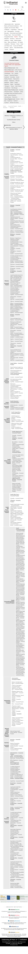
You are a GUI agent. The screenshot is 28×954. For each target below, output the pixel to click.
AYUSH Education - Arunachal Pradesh (16, 406)
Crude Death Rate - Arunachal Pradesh (16, 790)
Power (18, 44)
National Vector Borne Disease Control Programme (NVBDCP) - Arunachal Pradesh (21, 626)
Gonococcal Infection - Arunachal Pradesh (15, 290)
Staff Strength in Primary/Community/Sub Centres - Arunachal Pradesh (16, 517)
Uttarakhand (7, 88)
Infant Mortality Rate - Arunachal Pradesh (14, 832)
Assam (16, 71)
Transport (11, 49)
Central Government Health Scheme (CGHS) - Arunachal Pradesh (18, 446)
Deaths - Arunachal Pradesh (16, 777)
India (17, 68)
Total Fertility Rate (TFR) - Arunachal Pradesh (16, 821)
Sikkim (11, 84)
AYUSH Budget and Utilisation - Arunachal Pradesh (16, 417)
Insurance (12, 38)
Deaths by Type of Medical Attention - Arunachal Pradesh (16, 795)
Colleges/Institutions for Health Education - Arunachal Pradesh (17, 408)
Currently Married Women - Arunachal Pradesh (16, 813)
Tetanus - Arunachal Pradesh (16, 341)
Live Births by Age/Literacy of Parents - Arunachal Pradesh (16, 775)
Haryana (6, 75)
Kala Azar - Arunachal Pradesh (16, 299)
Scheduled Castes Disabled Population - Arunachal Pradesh (17, 176)
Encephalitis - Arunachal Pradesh (15, 269)
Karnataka (12, 77)
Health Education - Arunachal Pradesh (6, 405)
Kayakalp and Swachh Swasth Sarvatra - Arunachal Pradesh (20, 557)
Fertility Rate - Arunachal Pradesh (15, 801)
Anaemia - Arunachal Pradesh (16, 228)
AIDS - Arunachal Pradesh (15, 212)
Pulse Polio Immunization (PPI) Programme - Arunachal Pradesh (21, 651)
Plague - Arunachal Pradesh (16, 327)
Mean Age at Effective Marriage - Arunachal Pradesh (16, 847)
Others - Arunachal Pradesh (16, 195)
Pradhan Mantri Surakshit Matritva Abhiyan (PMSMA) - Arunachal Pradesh (21, 640)
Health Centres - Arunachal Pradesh (18, 449)
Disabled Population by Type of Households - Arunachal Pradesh (17, 187)
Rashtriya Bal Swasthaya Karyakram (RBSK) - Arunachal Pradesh (21, 659)
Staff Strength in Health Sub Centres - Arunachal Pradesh (16, 511)
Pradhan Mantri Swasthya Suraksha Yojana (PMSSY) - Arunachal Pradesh (20, 645)
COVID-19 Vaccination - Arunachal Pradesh (17, 686)
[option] (13, 127)
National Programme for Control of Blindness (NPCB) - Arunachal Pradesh (21, 593)
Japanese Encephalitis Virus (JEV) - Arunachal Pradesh (16, 278)
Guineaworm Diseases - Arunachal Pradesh (15, 292)
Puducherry (14, 97)
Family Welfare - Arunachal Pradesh (6, 380)
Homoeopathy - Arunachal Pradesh (17, 474)
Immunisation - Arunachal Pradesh (7, 702)
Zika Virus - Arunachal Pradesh (16, 360)
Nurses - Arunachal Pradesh (16, 525)
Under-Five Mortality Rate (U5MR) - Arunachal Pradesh (16, 886)
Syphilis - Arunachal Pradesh (16, 339)
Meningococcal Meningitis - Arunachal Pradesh (16, 322)
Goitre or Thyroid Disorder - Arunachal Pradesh (16, 287)
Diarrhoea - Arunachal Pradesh (16, 264)
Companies (7, 29)
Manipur (6, 80)
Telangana (6, 86)
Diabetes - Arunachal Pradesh (16, 262)
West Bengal (14, 88)
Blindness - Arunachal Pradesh (16, 232)
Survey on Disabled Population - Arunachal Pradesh (16, 197)
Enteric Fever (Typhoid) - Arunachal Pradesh (15, 283)
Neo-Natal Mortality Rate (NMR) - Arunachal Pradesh (17, 873)
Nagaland (6, 82)
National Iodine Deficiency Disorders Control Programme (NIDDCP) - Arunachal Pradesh (20, 575)
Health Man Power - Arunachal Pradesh (6, 510)
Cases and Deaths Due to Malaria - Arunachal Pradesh (16, 306)
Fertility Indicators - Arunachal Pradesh (16, 818)
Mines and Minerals (12, 42)
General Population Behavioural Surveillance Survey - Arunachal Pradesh (17, 222)
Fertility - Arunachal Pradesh (16, 807)
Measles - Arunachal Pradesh (16, 312)
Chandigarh (16, 91)
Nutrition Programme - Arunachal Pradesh (15, 744)
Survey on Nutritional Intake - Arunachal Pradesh (16, 749)
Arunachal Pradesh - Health (14, 106)
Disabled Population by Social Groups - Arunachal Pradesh (16, 168)
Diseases (5, 107)
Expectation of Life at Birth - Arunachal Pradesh (16, 841)
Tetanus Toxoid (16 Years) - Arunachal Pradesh (18, 721)
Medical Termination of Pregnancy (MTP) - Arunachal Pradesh (16, 393)
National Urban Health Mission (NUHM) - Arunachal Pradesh (20, 622)
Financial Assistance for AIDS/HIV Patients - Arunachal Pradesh (16, 218)
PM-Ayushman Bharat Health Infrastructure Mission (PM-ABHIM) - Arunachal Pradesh (20, 635)
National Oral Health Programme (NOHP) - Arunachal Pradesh (20, 589)
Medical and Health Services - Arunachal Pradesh (16, 471)
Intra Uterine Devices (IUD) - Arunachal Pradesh (16, 380)
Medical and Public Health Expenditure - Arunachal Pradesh (16, 425)
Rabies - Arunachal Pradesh (16, 333)
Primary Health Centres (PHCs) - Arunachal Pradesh (17, 463)
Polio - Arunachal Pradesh (17, 704)
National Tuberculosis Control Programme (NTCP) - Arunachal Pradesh (17, 355)
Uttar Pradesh (18, 86)
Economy (17, 31)
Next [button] (24, 127)
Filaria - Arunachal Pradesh (16, 285)
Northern (16, 101)
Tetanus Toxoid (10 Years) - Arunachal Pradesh (18, 718)
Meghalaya (11, 80)
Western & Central (14, 102)
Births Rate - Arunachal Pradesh (17, 758)
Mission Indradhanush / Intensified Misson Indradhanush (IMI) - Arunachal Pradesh (21, 561)
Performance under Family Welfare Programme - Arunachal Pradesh (15, 397)
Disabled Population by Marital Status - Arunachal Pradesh (16, 166)
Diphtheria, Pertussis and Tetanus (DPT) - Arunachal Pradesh (17, 693)
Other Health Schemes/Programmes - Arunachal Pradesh (21, 631)
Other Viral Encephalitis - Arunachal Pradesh (15, 281)
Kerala (17, 77)
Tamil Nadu (17, 84)
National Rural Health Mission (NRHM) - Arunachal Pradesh (20, 613)
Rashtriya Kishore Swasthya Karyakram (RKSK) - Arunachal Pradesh (20, 664)
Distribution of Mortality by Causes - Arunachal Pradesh (16, 865)
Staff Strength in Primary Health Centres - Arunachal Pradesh (17, 514)
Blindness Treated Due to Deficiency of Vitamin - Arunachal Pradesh (15, 239)
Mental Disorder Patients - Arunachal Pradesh (15, 194)
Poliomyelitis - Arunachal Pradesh (15, 331)
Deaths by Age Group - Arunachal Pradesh (15, 793)
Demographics (11, 31)
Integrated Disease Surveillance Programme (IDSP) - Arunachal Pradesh (21, 552)
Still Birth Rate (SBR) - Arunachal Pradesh (15, 884)
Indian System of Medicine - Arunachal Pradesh (18, 476)
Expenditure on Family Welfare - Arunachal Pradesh (17, 420)
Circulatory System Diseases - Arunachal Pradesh (16, 256)
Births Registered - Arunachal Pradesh (16, 761)
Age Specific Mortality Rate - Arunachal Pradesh (16, 862)
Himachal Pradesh (14, 75)
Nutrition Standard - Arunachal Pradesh (16, 746)
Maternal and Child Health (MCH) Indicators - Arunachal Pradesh (16, 389)
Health (16, 36)
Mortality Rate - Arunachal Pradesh (15, 856)
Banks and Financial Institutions (11, 26)
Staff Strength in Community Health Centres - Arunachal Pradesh (16, 508)
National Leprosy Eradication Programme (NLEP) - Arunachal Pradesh (21, 580)
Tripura (12, 86)
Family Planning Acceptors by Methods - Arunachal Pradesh (16, 368)
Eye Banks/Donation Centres (13, 119)
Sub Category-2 (13, 111)
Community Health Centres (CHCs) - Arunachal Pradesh (18, 456)
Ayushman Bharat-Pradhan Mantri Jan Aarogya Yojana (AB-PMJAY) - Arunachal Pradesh (20, 542)
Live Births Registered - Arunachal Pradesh (15, 767)
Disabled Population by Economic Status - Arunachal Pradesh (16, 159)
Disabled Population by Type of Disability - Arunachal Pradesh (17, 183)
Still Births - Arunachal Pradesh (17, 877)
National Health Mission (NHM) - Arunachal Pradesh (21, 570)
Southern (6, 102)
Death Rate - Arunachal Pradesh (17, 781)
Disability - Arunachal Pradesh (6, 176)
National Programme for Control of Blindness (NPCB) (14, 128)
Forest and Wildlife (16, 35)
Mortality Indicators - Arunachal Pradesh (17, 870)
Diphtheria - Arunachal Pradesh (17, 266)
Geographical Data (8, 36)
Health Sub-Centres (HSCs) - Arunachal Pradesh (18, 459)
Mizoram (17, 80)
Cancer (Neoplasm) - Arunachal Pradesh (17, 246)
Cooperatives (14, 29)
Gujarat (16, 73)
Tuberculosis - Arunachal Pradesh (15, 344)
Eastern (18, 99)
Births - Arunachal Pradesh (16, 755)
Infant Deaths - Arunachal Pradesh (15, 823)
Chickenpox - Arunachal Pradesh (15, 249)
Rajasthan (6, 84)
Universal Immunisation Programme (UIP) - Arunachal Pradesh (21, 674)
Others (13, 122)
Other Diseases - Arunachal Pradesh (16, 325)
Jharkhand (6, 77)
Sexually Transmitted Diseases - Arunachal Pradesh (17, 335)
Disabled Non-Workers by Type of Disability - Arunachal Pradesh (16, 155)
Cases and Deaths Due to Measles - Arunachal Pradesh (16, 319)
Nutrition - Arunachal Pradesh (6, 744)
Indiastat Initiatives (14, 907)
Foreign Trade (7, 35)
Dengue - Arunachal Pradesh (16, 261)
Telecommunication (18, 47)
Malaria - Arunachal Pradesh (16, 303)
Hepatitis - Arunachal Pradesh (16, 294)
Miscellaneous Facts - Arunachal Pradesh (15, 853)
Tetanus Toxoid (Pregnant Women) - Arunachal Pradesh (17, 724)
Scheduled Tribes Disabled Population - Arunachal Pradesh (17, 180)
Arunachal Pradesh (9, 71)
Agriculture (17, 24)
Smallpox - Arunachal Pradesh (16, 337)
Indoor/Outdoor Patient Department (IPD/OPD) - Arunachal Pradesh (17, 467)
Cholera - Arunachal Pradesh (16, 253)
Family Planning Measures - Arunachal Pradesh (16, 371)
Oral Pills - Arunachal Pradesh (16, 382)
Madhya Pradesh (8, 79)
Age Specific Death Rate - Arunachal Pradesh (15, 787)
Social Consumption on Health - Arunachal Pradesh (17, 428)
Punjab (16, 82)
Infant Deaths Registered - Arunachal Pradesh (15, 830)
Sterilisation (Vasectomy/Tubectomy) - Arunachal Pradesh (15, 385)
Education (6, 33)
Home (4, 106)
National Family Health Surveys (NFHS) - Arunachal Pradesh (6, 732)
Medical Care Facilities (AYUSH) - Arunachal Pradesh (17, 490)
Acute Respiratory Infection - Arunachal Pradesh (16, 210)
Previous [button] (4, 127)
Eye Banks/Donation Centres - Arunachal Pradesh (16, 242)
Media (11, 40)
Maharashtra (16, 79)
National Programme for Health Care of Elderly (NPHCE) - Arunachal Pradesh (21, 599)
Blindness (12, 107)
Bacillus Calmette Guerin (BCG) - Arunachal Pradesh (17, 682)
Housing (21, 36)
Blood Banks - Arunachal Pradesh (17, 442)
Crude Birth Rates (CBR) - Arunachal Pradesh (15, 772)
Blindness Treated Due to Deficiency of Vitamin (14, 116)
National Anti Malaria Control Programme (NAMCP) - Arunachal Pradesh (16, 310)
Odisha (11, 82)
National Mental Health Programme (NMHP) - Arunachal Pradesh (21, 585)
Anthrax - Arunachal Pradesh (16, 231)
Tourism (6, 49)
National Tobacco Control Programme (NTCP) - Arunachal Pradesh (20, 617)
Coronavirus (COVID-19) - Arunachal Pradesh (16, 259)
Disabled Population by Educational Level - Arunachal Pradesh (16, 163)
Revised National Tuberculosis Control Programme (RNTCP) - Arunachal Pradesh (21, 669)
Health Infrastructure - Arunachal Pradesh (7, 461)
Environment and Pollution (16, 33)
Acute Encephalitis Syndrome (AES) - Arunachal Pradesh (16, 275)
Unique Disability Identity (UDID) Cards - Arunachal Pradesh (15, 201)
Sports (11, 47)
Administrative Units (9, 24)
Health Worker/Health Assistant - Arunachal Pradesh (17, 505)
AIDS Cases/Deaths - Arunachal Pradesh (17, 215)
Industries (6, 38)
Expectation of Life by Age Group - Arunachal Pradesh (16, 844)
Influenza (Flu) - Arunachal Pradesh (15, 297)
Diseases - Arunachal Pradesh (6, 282)
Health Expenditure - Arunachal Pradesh (7, 420)
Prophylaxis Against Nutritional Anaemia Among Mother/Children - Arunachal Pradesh (18, 708)
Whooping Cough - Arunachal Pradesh (16, 358)
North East (10, 101)
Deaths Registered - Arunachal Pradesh (16, 799)
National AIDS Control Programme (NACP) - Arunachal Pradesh (20, 566)
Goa (12, 73)
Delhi (5, 95)
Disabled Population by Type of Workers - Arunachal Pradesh (17, 190)
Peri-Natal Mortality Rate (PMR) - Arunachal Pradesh (17, 875)
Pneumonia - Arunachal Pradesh (17, 328)
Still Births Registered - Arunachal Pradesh (15, 770)
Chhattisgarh (7, 73)
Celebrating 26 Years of (10, 940)
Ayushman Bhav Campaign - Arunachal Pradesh (20, 548)
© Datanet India (14, 944)
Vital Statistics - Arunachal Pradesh (6, 820)
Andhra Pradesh (18, 70)
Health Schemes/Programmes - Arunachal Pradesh (9, 602)
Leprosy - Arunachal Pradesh (16, 301)
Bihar (20, 71)
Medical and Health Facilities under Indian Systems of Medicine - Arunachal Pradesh (17, 485)
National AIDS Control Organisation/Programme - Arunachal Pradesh (16, 226)
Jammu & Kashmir (12, 95)
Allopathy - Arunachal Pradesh (16, 436)
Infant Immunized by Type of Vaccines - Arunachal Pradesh (18, 697)
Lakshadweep (7, 97)
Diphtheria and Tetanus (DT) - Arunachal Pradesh (17, 688)
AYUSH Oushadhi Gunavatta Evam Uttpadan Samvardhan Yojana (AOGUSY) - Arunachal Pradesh (20, 536)
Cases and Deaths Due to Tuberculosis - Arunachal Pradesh (15, 351)
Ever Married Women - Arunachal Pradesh (15, 815)
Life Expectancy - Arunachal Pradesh (16, 835)
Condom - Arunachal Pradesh (16, 377)
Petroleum (13, 44)
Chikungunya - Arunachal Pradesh (15, 252)
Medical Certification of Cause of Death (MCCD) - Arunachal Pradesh (16, 850)
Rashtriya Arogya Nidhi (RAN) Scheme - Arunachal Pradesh (21, 656)
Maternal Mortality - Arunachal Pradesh (16, 867)
